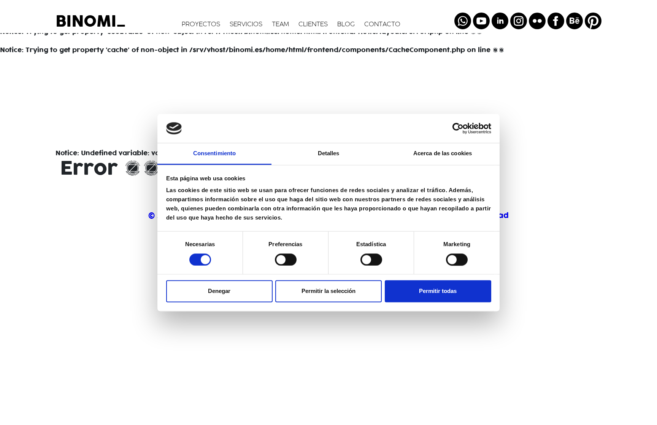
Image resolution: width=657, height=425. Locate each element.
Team (280, 25)
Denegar (219, 291)
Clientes (313, 25)
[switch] (286, 259)
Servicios (246, 25)
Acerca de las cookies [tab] (442, 153)
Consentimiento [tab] (214, 153)
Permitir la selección (328, 291)
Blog (346, 25)
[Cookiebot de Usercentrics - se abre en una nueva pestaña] (458, 128)
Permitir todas (438, 291)
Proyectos (201, 25)
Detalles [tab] (329, 153)
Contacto (382, 25)
